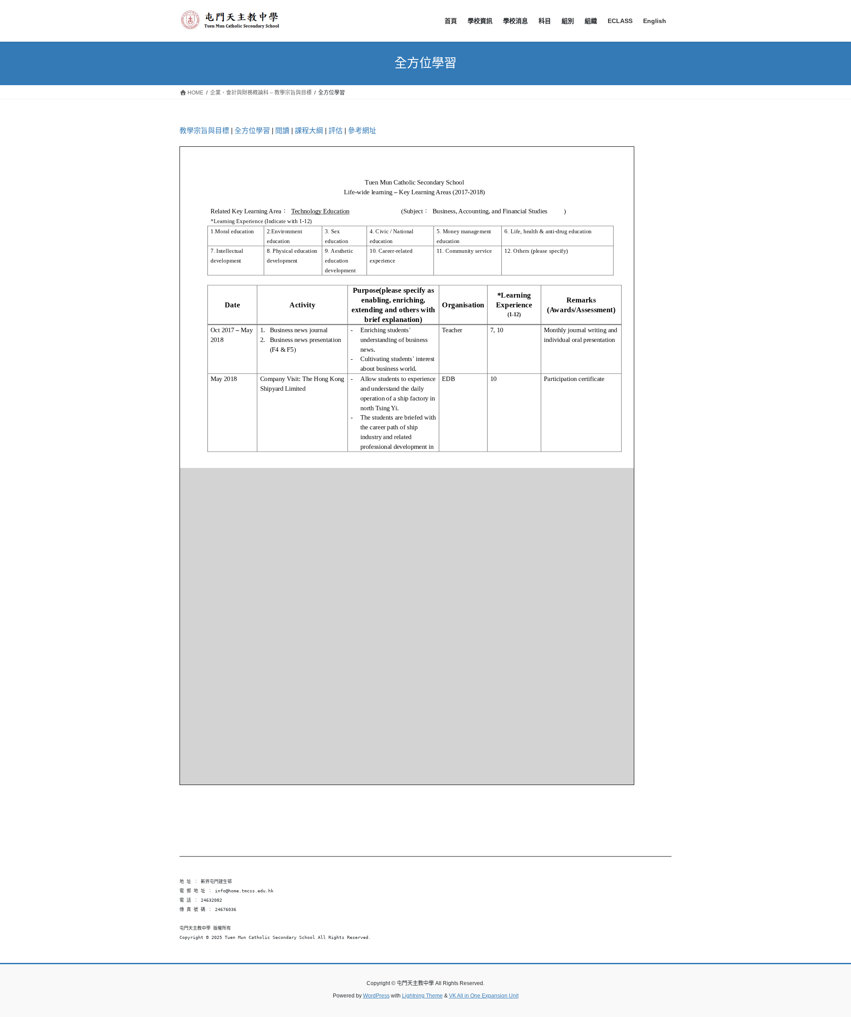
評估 (335, 130)
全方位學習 (252, 130)
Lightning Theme (422, 996)
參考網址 (362, 130)
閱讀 (282, 130)
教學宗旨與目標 (204, 130)
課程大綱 (309, 130)
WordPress (376, 996)
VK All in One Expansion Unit (484, 996)
